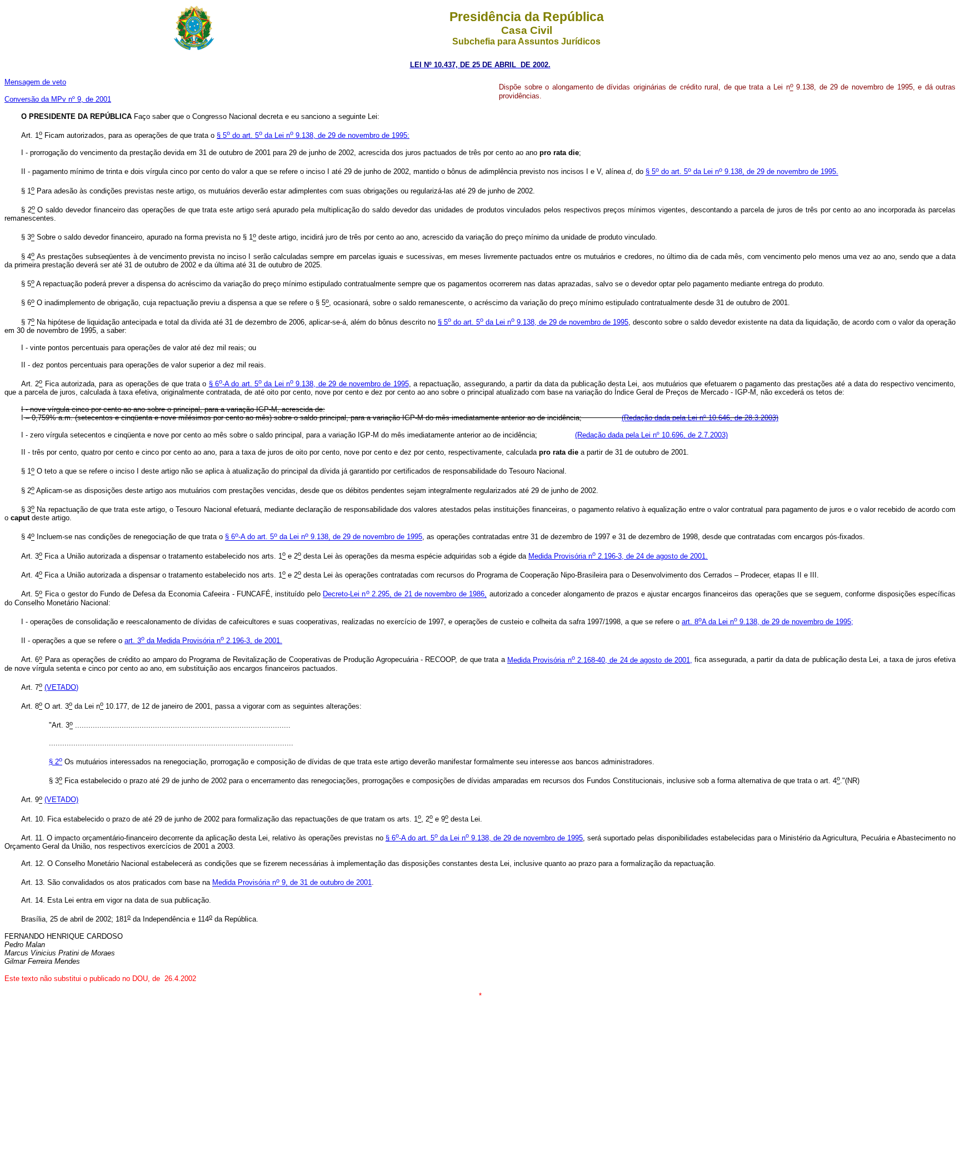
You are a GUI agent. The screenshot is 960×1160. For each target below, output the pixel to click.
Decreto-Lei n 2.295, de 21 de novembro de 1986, (405, 594)
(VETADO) (61, 687)
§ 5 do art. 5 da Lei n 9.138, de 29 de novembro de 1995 (533, 322)
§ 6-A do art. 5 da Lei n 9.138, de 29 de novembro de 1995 (309, 384)
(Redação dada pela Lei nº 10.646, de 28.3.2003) (700, 418)
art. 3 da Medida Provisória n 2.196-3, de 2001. (203, 640)
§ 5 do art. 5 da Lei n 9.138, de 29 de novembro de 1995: (313, 135)
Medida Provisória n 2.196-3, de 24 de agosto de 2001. (618, 556)
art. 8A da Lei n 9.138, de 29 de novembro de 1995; (767, 622)
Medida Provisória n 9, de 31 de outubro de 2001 (292, 883)
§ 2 (55, 762)
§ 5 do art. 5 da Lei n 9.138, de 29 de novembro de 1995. (742, 172)
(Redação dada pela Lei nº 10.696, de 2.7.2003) (651, 435)
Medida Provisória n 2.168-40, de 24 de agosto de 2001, (599, 660)
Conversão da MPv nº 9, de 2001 (57, 99)
